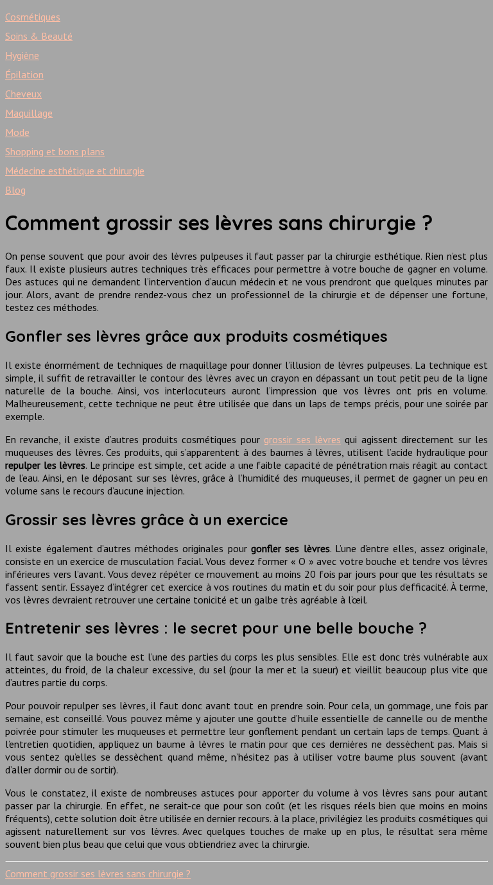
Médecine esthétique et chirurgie (74, 170)
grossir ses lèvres (302, 439)
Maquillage (29, 112)
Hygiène (22, 55)
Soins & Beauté (39, 36)
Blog (15, 189)
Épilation (24, 74)
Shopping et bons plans (55, 151)
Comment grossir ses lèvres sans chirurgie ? (98, 873)
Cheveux (23, 93)
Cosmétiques (32, 16)
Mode (17, 132)
